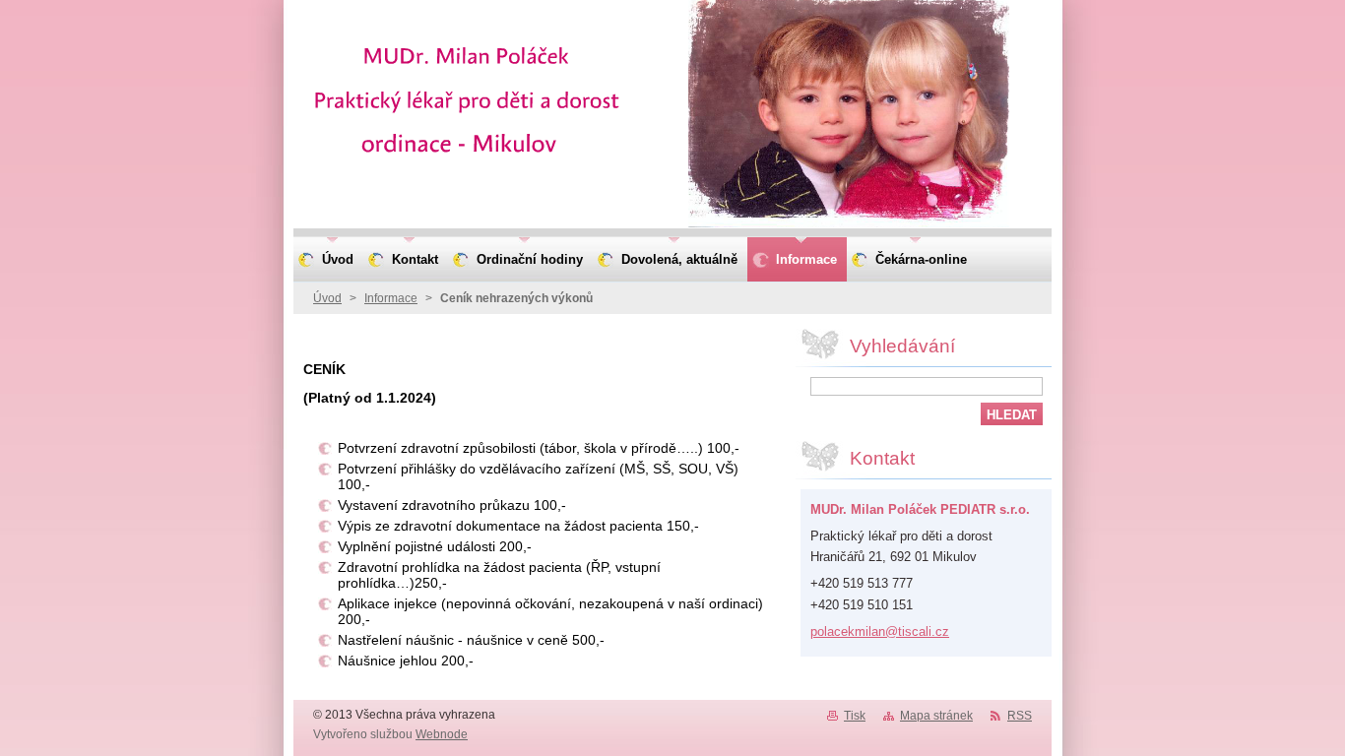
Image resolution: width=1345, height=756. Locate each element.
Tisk (854, 716)
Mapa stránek (936, 716)
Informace (390, 298)
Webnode (442, 734)
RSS (1019, 716)
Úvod (327, 298)
